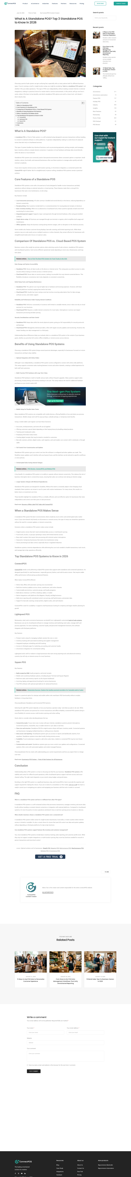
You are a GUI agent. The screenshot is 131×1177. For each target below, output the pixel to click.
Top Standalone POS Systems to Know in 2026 (30, 115)
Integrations (60, 1171)
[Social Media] (15, 1173)
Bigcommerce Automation (106, 1168)
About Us (80, 1165)
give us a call (73, 785)
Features (55, 3)
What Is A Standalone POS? (25, 105)
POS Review (96, 124)
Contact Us (80, 1168)
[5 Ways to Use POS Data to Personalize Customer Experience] (96, 35)
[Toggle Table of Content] (82, 102)
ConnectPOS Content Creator (51, 13)
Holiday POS (96, 101)
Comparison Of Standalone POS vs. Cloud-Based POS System (34, 109)
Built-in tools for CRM (22, 673)
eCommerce (35, 3)
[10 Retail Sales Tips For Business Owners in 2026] (96, 71)
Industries (45, 3)
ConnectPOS (23, 117)
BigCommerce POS (65, 848)
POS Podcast (97, 121)
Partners (63, 3)
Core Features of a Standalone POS (27, 107)
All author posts (47, 892)
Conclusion (20, 123)
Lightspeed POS (23, 119)
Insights (95, 108)
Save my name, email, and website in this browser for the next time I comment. (52, 1065)
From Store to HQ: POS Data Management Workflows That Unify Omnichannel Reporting (65, 981)
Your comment (31, 1048)
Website (29, 1038)
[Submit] (114, 18)
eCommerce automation (100, 95)
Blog (57, 1165)
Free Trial (80, 1171)
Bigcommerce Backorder (105, 1165)
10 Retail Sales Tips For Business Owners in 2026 (100, 980)
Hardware (59, 1175)
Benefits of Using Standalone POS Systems (29, 111)
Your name (30, 1028)
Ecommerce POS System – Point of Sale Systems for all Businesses (42, 759)
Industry (95, 105)
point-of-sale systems (75, 620)
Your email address (73, 1028)
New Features (97, 111)
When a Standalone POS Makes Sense (27, 113)
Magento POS (55, 848)
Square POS (22, 121)
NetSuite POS (45, 851)
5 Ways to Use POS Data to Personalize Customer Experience (30, 980)
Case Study (59, 1168)
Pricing (82, 3)
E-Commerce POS (54, 851)
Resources (73, 3)
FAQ (18, 125)
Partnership (96, 115)
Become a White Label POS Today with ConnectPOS (37, 504)
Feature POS (96, 98)
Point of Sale (32, 13)
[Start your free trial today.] (50, 856)
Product (25, 3)
